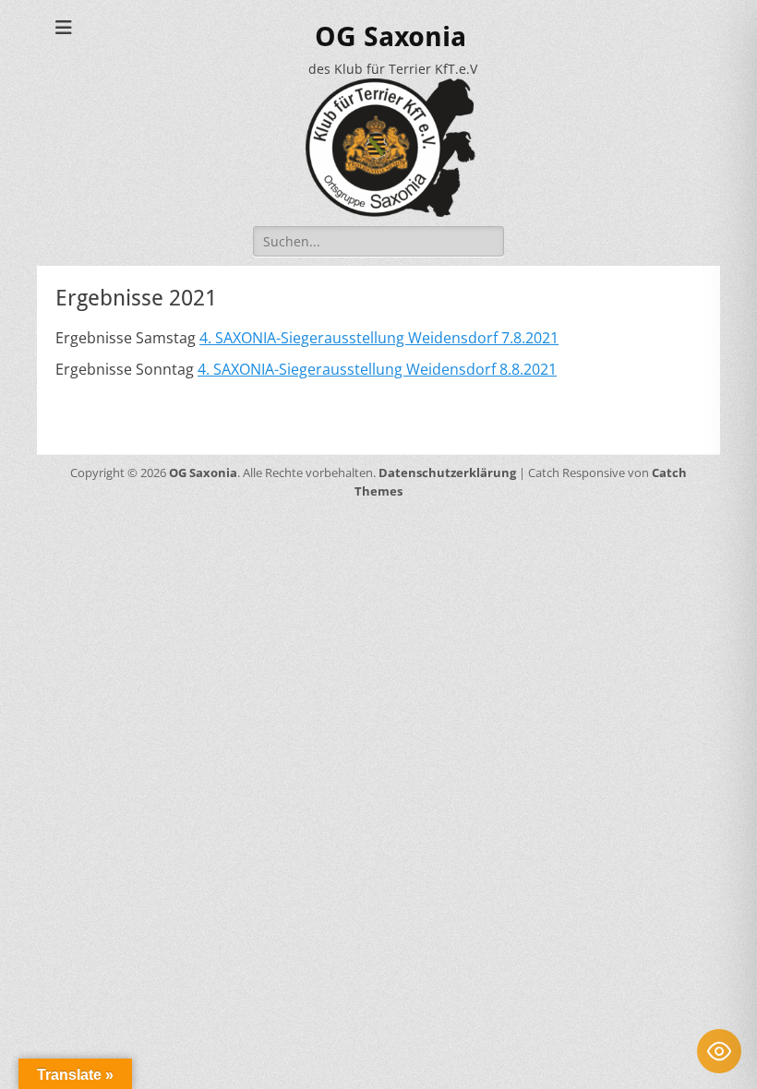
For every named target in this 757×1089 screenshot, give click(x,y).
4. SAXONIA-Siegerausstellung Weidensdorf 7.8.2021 (379, 338)
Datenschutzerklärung (447, 472)
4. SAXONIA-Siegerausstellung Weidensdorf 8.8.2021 (377, 369)
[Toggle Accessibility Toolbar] (719, 1051)
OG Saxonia (390, 36)
